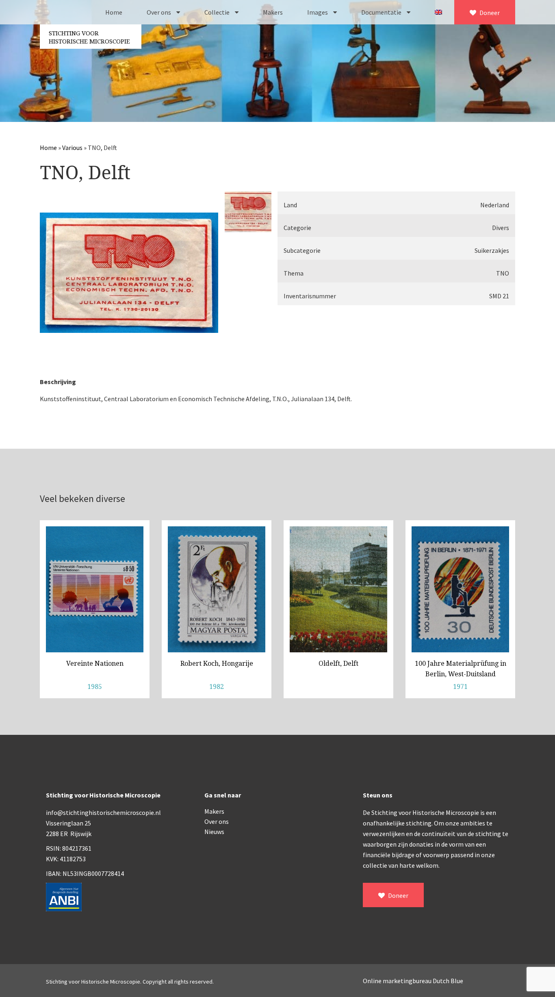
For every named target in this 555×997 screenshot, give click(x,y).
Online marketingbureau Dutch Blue (413, 981)
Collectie (217, 12)
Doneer (489, 13)
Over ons (159, 12)
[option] (129, 272)
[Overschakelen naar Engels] (438, 12)
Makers (273, 12)
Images (318, 12)
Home (113, 12)
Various (72, 147)
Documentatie (382, 12)
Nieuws (214, 832)
